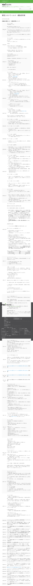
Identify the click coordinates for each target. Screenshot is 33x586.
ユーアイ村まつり (6, 319)
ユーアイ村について (6, 308)
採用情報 (26, 328)
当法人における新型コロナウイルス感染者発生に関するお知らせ (17, 365)
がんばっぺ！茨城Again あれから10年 (8, 327)
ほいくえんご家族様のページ (15, 331)
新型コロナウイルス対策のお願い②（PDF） (14, 567)
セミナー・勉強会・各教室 (7, 322)
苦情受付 (5, 320)
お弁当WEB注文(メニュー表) (5, 331)
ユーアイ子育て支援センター (15, 332)
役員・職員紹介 (5, 314)
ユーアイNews (22, 328)
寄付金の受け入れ (6, 321)
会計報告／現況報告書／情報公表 (7, 316)
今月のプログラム (14, 333)
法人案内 (5, 310)
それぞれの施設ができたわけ (7, 315)
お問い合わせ (3, 337)
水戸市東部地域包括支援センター (16, 316)
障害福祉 (3, 328)
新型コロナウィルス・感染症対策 (8, 309)
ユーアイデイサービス (16, 312)
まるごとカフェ (6, 323)
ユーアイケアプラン (16, 315)
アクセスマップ (5, 318)
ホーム (2, 308)
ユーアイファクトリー (4, 332)
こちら (16, 75)
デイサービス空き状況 (16, 314)
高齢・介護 (15, 308)
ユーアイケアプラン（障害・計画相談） (6, 335)
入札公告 (5, 317)
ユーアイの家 (15, 309)
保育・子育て (14, 328)
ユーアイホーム (3, 336)
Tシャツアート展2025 (4, 334)
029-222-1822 (4, 1)
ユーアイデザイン (6, 326)
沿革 (4, 313)
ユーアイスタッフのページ (7, 324)
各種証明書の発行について (7, 325)
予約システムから (14, 416)
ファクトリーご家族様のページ (5, 333)
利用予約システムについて (15, 334)
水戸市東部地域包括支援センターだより (18, 318)
